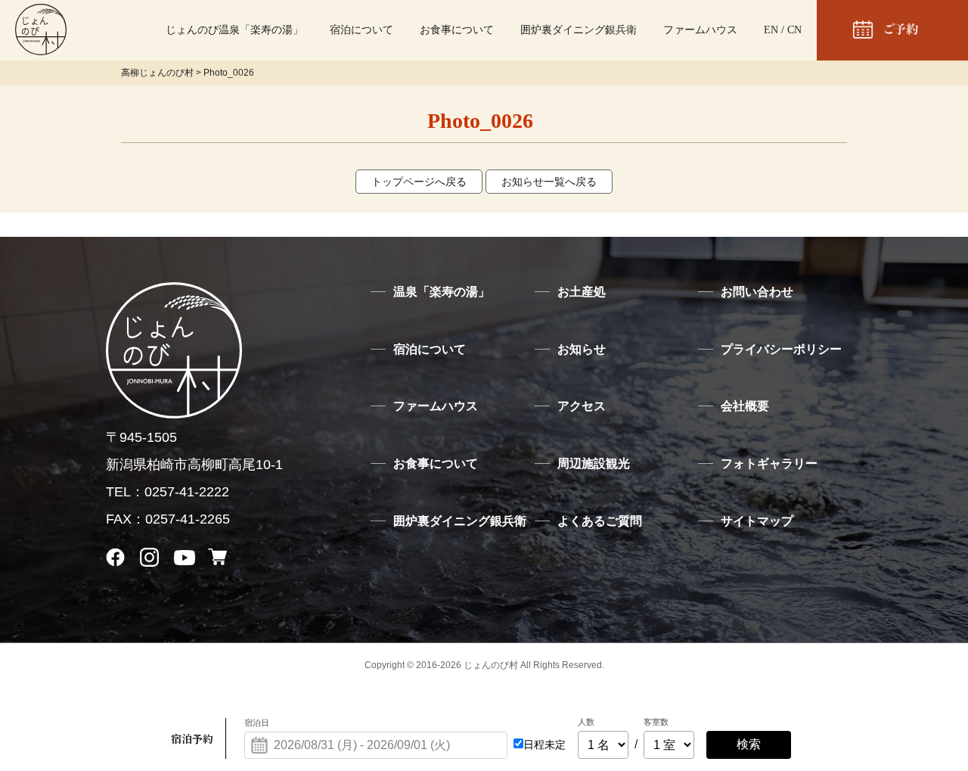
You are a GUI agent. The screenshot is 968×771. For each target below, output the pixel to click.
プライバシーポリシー (781, 349)
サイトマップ (757, 521)
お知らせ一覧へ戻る (549, 182)
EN (771, 30)
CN (794, 30)
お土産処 (581, 291)
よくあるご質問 (599, 521)
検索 (749, 744)
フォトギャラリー (769, 463)
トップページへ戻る (419, 182)
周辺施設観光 (593, 463)
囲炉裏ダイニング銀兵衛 (578, 30)
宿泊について (361, 30)
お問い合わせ (757, 291)
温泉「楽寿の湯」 (441, 291)
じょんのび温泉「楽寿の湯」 (234, 30)
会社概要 (745, 405)
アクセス (581, 405)
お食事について (457, 30)
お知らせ (581, 349)
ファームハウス (700, 30)
